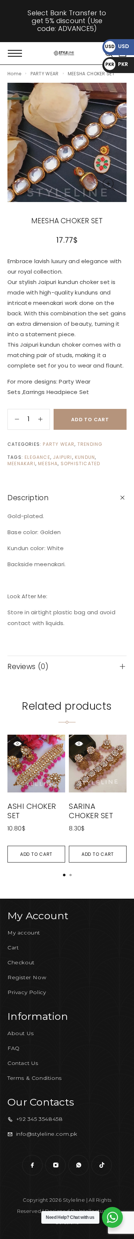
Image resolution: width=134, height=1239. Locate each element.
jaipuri (62, 457)
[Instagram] (55, 1165)
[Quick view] (17, 744)
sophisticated (80, 463)
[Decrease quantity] (13, 419)
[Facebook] (32, 1165)
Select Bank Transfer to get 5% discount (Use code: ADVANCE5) (67, 20)
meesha (48, 463)
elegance (37, 457)
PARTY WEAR (45, 73)
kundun (85, 457)
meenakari (21, 463)
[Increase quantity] (44, 419)
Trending (90, 444)
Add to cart (90, 419)
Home (14, 73)
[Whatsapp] (78, 1165)
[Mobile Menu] (15, 53)
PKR (116, 64)
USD (117, 46)
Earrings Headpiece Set (56, 392)
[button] (36, 854)
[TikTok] (101, 1165)
